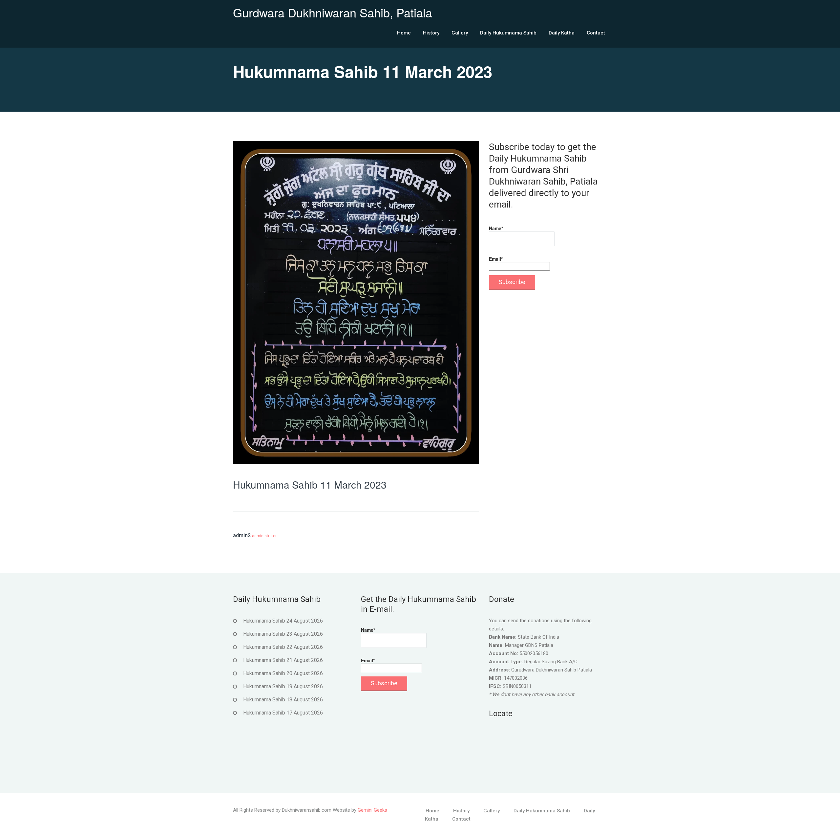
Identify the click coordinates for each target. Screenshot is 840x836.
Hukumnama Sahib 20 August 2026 (283, 673)
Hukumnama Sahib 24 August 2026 (283, 621)
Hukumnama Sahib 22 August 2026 (283, 647)
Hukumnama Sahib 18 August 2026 (283, 699)
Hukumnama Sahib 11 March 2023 (310, 484)
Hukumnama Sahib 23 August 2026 (283, 634)
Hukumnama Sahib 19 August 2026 (283, 686)
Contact (596, 33)
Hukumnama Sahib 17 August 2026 (283, 713)
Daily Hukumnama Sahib (508, 33)
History (431, 33)
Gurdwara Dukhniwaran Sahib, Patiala (332, 12)
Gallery (460, 33)
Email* (496, 258)
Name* (496, 228)
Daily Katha (562, 33)
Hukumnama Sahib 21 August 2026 (283, 660)
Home (404, 33)
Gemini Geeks (372, 810)
